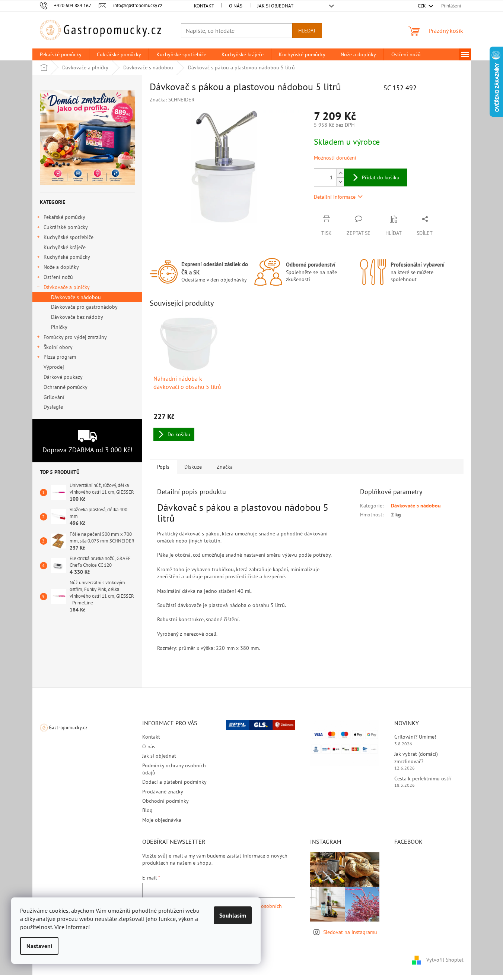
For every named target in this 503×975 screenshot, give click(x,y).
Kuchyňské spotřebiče (68, 237)
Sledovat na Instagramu (350, 932)
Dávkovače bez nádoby (77, 317)
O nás (235, 6)
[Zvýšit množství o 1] (340, 173)
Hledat (307, 30)
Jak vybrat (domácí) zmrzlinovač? (416, 757)
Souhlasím (232, 915)
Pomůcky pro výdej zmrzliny (75, 337)
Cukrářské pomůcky (66, 227)
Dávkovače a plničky (67, 287)
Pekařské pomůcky (64, 217)
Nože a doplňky (61, 267)
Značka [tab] (225, 466)
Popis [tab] (163, 466)
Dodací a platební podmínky (174, 782)
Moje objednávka (161, 820)
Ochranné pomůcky (65, 387)
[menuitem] (60, 54)
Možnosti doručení (335, 157)
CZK (422, 6)
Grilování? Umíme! (415, 736)
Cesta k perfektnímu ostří (423, 778)
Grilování (54, 397)
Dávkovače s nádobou (76, 297)
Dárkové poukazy (63, 377)
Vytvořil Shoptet (445, 959)
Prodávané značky (162, 791)
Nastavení (39, 946)
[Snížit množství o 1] (340, 181)
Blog (147, 810)
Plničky (59, 327)
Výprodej (54, 367)
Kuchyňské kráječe (65, 247)
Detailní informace (335, 197)
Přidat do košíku (380, 177)
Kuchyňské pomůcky (67, 257)
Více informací (72, 927)
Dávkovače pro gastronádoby (84, 306)
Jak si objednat (275, 6)
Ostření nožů (58, 277)
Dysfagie (53, 406)
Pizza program (60, 356)
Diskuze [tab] (193, 466)
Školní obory (58, 347)
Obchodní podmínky (165, 801)
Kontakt (204, 6)
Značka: (172, 99)
